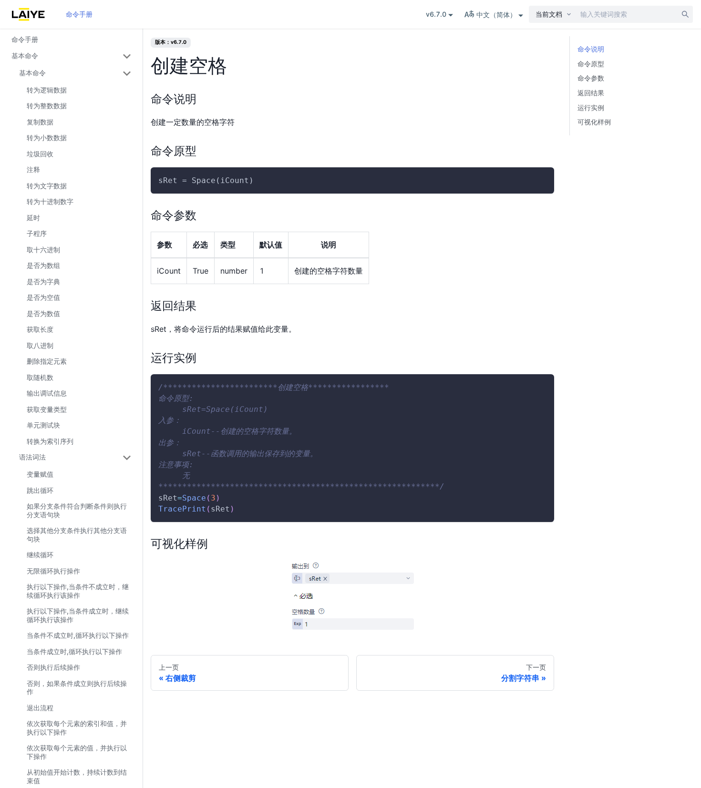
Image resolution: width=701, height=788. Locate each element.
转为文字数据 (47, 186)
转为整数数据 (47, 106)
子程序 (37, 233)
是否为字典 (43, 281)
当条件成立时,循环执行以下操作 (74, 651)
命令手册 (79, 14)
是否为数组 (43, 265)
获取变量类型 (47, 409)
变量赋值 (40, 474)
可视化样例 (594, 122)
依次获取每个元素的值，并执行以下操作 (77, 752)
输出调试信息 (47, 393)
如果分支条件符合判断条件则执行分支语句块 (77, 510)
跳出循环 (40, 490)
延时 (33, 218)
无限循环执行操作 (53, 571)
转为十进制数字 (50, 201)
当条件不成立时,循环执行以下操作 (78, 635)
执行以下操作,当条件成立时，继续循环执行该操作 (78, 615)
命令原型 (590, 64)
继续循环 (40, 555)
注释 (33, 169)
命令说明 (590, 49)
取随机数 (40, 377)
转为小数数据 (47, 137)
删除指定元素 (47, 361)
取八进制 (40, 345)
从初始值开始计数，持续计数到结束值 (77, 776)
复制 (538, 180)
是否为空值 (43, 297)
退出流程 (40, 708)
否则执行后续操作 (53, 667)
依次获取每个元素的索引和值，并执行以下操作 (77, 727)
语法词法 (32, 457)
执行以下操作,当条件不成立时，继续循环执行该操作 (78, 591)
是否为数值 (43, 313)
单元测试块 (43, 425)
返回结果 (590, 93)
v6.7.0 (436, 14)
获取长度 (40, 329)
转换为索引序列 (50, 441)
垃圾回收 (40, 154)
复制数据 (40, 122)
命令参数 (590, 78)
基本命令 (24, 55)
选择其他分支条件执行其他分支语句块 (77, 534)
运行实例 (590, 107)
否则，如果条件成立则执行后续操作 (77, 687)
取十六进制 (43, 250)
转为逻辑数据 (47, 90)
